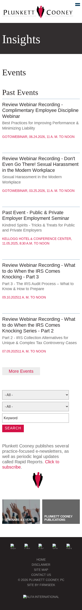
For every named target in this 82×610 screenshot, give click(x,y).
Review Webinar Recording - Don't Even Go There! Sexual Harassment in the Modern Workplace (40, 164)
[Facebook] (41, 546)
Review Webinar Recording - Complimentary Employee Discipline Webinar (40, 110)
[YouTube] (55, 546)
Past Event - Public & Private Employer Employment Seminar (35, 215)
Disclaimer (41, 564)
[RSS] (69, 546)
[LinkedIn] (27, 546)
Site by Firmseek (41, 585)
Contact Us (41, 575)
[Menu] (75, 5)
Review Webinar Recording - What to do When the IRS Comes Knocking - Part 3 (38, 271)
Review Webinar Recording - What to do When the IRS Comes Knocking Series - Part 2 (38, 325)
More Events (21, 371)
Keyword (10, 418)
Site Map (41, 569)
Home (41, 559)
